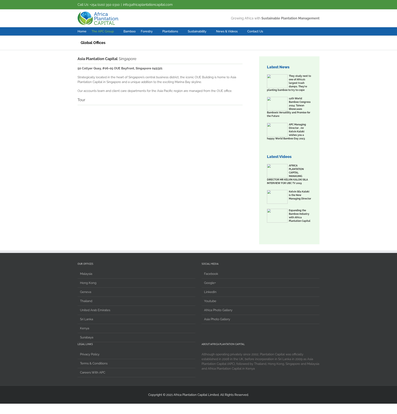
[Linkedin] (317, 3)
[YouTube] (301, 3)
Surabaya (86, 337)
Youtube (210, 301)
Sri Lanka (86, 319)
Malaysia (86, 274)
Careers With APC (92, 372)
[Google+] (309, 3)
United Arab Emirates (95, 310)
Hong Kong (88, 283)
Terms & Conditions (94, 363)
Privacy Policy (89, 354)
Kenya (84, 328)
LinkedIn (210, 292)
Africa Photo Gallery (218, 310)
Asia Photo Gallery (217, 319)
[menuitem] (85, 31)
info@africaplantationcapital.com (148, 5)
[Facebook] (284, 3)
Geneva (85, 292)
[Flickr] (292, 3)
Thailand (86, 301)
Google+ (210, 283)
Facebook (211, 274)
